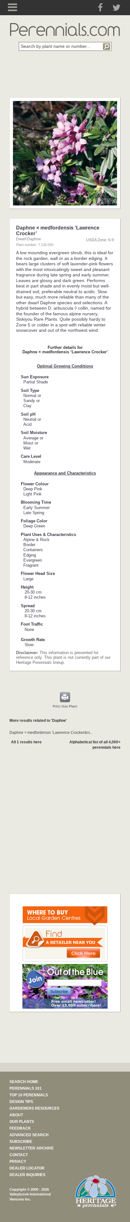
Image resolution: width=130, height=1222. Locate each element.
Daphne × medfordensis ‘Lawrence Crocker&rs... (51, 732)
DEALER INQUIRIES (27, 1175)
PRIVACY (17, 1161)
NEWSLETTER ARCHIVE (31, 1148)
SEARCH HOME (23, 1082)
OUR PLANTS (21, 1121)
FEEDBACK (20, 1128)
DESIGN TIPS (21, 1101)
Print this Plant (65, 706)
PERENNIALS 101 (25, 1088)
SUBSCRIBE (20, 1141)
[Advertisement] (65, 78)
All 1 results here (26, 742)
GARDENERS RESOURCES (34, 1108)
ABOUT (16, 1115)
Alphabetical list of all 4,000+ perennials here (95, 745)
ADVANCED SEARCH (29, 1135)
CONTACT (18, 1155)
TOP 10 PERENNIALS (28, 1095)
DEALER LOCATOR (26, 1168)
